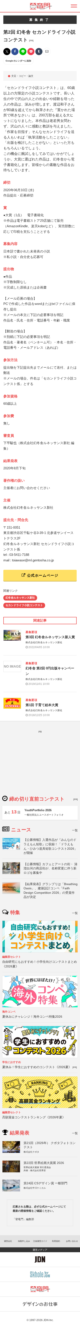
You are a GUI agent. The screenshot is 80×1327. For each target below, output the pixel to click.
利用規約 (56, 1241)
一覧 (75, 830)
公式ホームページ (42, 575)
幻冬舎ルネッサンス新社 (20, 597)
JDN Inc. (48, 1320)
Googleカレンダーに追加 (18, 61)
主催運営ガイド (40, 1241)
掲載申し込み (24, 1241)
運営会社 (8, 1241)
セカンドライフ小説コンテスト (24, 605)
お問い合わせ (72, 1241)
